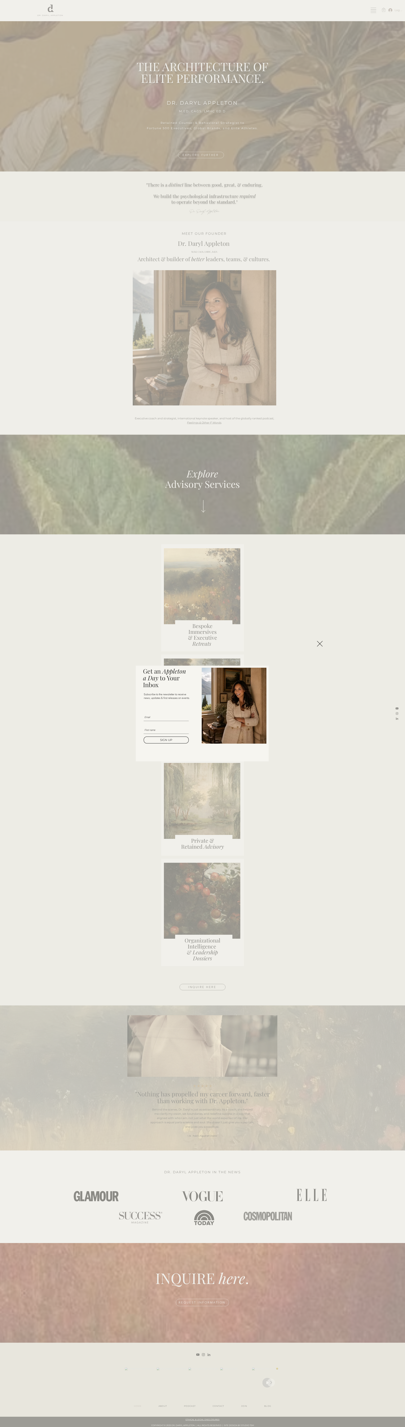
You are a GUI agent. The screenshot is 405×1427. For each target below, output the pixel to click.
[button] (320, 644)
